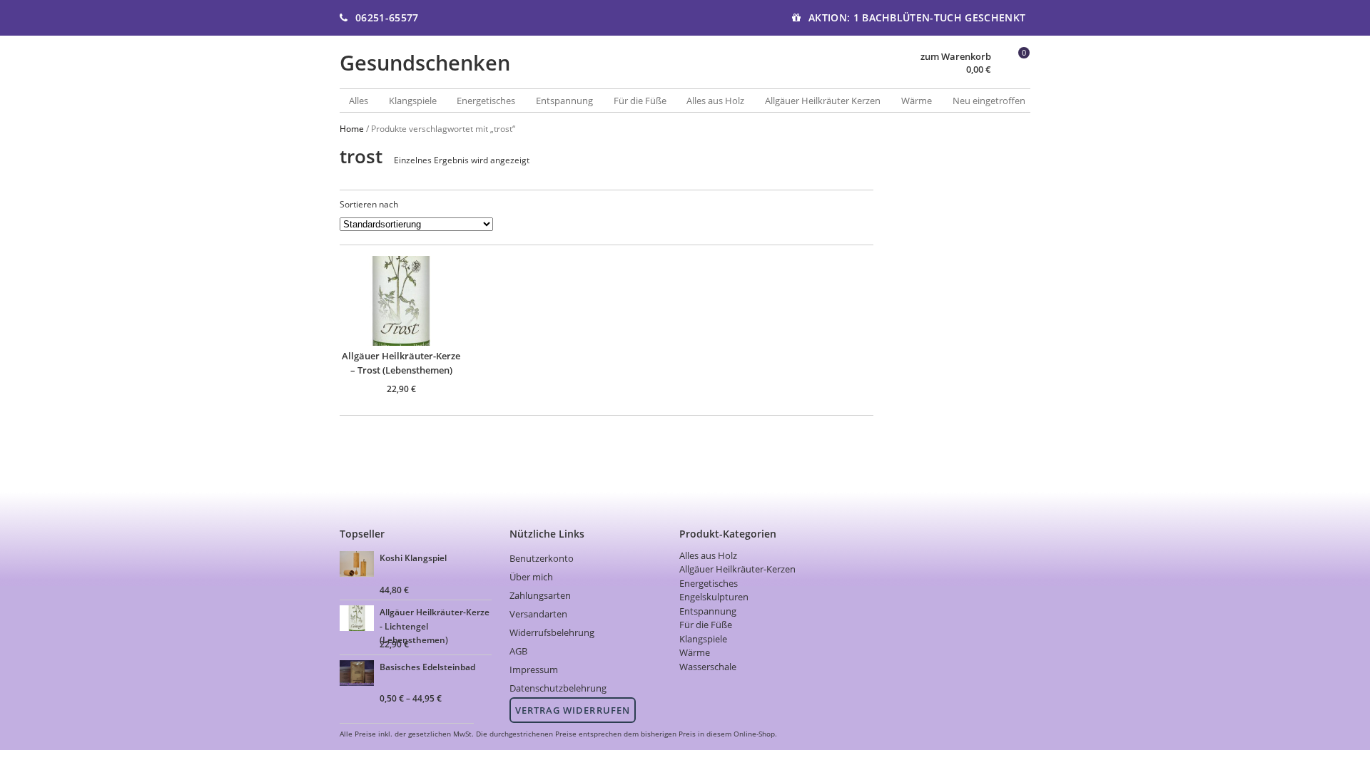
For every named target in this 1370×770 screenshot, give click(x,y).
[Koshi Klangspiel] (358, 565)
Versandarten (538, 613)
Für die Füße (640, 100)
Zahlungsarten (540, 595)
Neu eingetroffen (989, 100)
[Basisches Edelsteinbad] (358, 674)
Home (352, 128)
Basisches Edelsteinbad (427, 666)
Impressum (533, 669)
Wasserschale (707, 666)
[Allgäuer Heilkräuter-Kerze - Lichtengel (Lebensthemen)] (358, 620)
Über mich (531, 576)
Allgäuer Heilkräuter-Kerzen (737, 569)
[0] (1014, 70)
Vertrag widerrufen (572, 710)
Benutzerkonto (541, 558)
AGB (518, 651)
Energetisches (486, 100)
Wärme (916, 100)
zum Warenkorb (955, 56)
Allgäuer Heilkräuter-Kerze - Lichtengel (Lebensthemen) (434, 617)
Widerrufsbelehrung (551, 632)
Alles (358, 100)
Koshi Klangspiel (413, 557)
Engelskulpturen (714, 596)
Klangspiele (413, 100)
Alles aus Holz (715, 100)
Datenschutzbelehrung (558, 688)
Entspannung (564, 100)
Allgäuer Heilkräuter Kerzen (823, 100)
